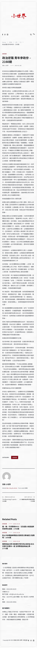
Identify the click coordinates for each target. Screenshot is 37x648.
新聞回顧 (4, 53)
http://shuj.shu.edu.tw (11, 488)
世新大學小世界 (18, 640)
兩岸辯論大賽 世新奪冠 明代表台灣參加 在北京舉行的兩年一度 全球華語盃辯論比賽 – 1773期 (18, 546)
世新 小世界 (5, 65)
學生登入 (25, 640)
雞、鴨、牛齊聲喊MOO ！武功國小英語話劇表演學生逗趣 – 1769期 (18, 527)
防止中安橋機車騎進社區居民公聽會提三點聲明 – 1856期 (18, 536)
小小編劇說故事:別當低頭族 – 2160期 (27, 499)
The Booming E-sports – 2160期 (9, 499)
